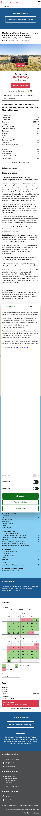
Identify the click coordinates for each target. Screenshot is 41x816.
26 (9, 633)
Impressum (23, 805)
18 (18, 654)
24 (32, 629)
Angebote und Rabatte (31, 813)
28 (18, 633)
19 (23, 654)
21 (32, 654)
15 (36, 651)
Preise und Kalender (20, 85)
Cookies (36, 805)
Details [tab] (30, 306)
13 (27, 651)
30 (9, 661)
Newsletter (28, 809)
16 (9, 654)
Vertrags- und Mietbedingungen (20, 708)
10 (32, 623)
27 (14, 633)
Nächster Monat (29, 609)
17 (32, 626)
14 (32, 651)
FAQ (7, 809)
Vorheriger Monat (11, 609)
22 (36, 654)
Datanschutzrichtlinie (23, 347)
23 (9, 657)
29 (36, 657)
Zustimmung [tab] (10, 306)
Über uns (36, 809)
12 (23, 651)
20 (27, 654)
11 (18, 651)
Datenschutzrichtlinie (17, 809)
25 (36, 629)
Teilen (37, 33)
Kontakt (30, 805)
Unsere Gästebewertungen (18, 91)
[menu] (39, 2)
